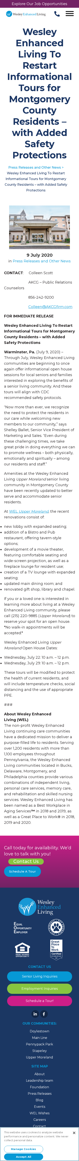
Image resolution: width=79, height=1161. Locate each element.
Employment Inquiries (39, 989)
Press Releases (39, 1094)
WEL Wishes (39, 1113)
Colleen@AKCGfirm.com (50, 307)
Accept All (23, 1156)
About (39, 1074)
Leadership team (39, 1081)
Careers (39, 1120)
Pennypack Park (39, 1044)
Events (39, 1107)
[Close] (74, 1132)
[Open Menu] (69, 14)
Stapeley (39, 1051)
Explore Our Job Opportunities (39, 4)
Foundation (39, 1087)
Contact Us (26, 861)
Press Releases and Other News (42, 261)
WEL (28, 511)
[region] (39, 1144)
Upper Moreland (39, 1057)
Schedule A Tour (22, 871)
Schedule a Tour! (39, 1001)
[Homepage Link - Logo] (26, 14)
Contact (39, 1126)
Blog (39, 1100)
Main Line (39, 1038)
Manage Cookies (23, 1149)
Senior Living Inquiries (39, 976)
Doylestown (39, 1031)
